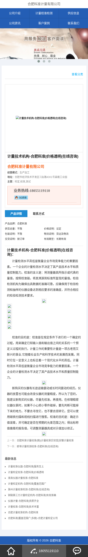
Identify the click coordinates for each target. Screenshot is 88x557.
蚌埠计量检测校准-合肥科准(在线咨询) (38, 446)
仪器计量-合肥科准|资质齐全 (23, 501)
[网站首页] (11, 551)
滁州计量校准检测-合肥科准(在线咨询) (29, 489)
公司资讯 (14, 23)
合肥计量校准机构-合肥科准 (23, 512)
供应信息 (73, 13)
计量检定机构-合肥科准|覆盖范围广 (27, 483)
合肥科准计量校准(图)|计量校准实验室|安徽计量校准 (45, 440)
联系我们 (73, 23)
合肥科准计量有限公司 (44, 4)
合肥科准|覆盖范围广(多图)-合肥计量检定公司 (33, 518)
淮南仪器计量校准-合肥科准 (23, 478)
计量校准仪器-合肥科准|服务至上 (26, 466)
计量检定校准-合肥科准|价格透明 (26, 472)
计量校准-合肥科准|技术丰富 (23, 506)
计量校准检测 (44, 13)
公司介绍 (14, 13)
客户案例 (44, 23)
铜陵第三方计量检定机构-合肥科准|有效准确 (32, 495)
